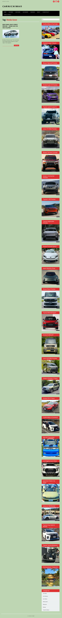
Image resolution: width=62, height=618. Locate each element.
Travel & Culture (46, 609)
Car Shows (17, 12)
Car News (11, 12)
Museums (33, 12)
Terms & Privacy (7, 14)
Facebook (54, 1)
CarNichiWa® (12, 6)
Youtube (56, 1)
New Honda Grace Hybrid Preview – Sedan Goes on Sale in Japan (10, 26)
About (38, 12)
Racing (44, 607)
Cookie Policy (46, 12)
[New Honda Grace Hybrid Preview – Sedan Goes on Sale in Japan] (11, 37)
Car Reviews (25, 12)
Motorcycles (45, 601)
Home (5, 12)
